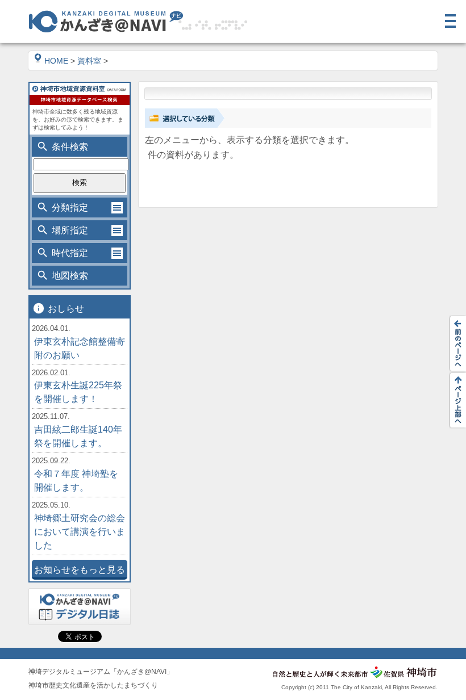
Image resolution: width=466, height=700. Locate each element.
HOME (56, 60)
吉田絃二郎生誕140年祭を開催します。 (78, 436)
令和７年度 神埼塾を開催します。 (76, 480)
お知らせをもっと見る (79, 570)
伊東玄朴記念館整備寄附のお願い (79, 348)
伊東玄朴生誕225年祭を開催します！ (78, 392)
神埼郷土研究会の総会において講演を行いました (79, 531)
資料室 (89, 60)
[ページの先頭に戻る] (454, 400)
